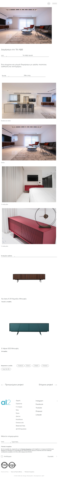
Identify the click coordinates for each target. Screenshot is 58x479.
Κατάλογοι (19, 419)
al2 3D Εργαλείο (21, 429)
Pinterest (45, 365)
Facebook (20, 365)
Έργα (17, 413)
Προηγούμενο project (14, 384)
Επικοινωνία (20, 422)
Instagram (39, 401)
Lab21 (42, 475)
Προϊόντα (19, 403)
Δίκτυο (18, 416)
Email (2, 441)
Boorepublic (30, 475)
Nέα (17, 410)
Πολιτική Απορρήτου (26, 449)
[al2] (5, 3)
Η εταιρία (19, 407)
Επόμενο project (46, 384)
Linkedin (36, 365)
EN (49, 3)
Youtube (39, 408)
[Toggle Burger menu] (54, 3)
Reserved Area (20, 426)
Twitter (28, 365)
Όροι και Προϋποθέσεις (16, 471)
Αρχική (18, 400)
